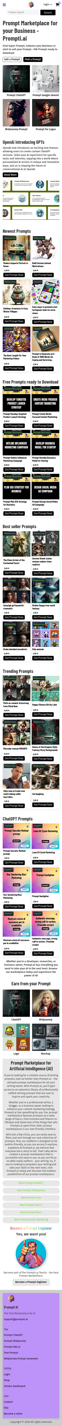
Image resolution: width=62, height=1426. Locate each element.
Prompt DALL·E (12, 1346)
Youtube (8, 329)
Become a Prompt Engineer (31, 1281)
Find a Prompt (33, 59)
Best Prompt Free (31, 1197)
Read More (10, 174)
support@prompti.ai (16, 1319)
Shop (7, 1380)
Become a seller (13, 1413)
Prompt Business (13, 389)
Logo (16, 1053)
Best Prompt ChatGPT (31, 1182)
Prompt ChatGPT (16, 95)
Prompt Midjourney (15, 1340)
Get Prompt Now (14, 275)
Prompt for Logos (46, 129)
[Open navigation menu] (5, 5)
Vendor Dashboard (14, 1386)
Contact (8, 1401)
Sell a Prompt (12, 59)
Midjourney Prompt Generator (21, 1358)
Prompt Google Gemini (46, 95)
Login (7, 1374)
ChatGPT (37, 282)
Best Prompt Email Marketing (31, 1219)
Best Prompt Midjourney (31, 1190)
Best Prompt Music (31, 1212)
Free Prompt (11, 1352)
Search (48, 12)
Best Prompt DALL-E (31, 1204)
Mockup (45, 1053)
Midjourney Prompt (16, 129)
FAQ (6, 1407)
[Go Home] (31, 4)
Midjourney (10, 238)
